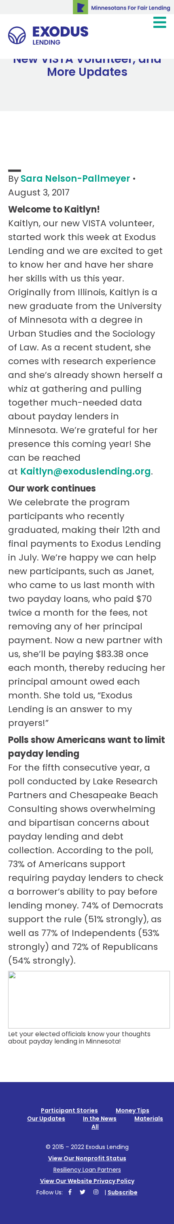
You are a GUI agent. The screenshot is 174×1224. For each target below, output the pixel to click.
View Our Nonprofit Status (87, 1158)
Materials (148, 1118)
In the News (100, 1118)
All (95, 1127)
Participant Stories (69, 1110)
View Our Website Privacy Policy (87, 1181)
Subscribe (123, 1192)
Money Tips (132, 1110)
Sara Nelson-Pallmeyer (75, 178)
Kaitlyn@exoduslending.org (85, 471)
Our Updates (46, 1118)
